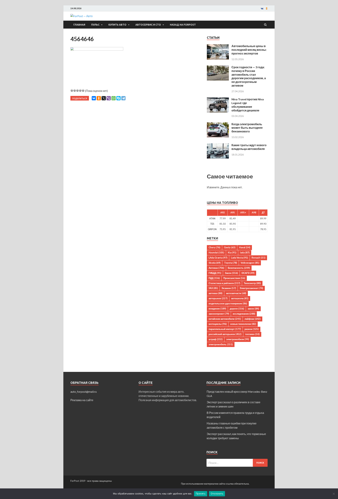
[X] (104, 98)
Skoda (214, 262)
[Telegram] (123, 98)
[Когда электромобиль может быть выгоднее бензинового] (218, 124)
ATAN (212, 218)
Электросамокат (251, 288)
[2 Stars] (74, 90)
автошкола (239, 298)
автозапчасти (236, 293)
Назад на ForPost (183, 24)
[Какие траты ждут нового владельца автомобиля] (218, 145)
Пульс (95, 24)
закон (253, 308)
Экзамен (228, 288)
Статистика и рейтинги (224, 283)
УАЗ (213, 288)
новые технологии (243, 323)
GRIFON (212, 229)
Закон (231, 273)
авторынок (218, 298)
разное (252, 329)
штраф (216, 339)
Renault (258, 257)
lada (244, 252)
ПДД (214, 278)
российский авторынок (225, 334)
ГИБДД (215, 273)
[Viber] (109, 98)
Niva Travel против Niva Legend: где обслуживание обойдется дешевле (247, 105)
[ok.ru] (266, 8)
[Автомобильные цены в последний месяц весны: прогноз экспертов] (218, 46)
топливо (252, 334)
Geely (229, 247)
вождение (217, 308)
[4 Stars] (80, 90)
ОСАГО (248, 273)
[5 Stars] (83, 90)
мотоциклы (218, 323)
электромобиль (221, 344)
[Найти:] (237, 463)
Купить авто (117, 24)
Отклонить (217, 493)
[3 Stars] (77, 90)
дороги (237, 308)
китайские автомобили (225, 318)
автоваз (215, 293)
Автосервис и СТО (148, 24)
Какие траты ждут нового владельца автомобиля (249, 146)
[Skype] (118, 98)
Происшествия (234, 278)
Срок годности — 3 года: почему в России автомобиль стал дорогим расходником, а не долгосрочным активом (248, 76)
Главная (79, 24)
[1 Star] (71, 90)
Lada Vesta (239, 257)
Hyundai (216, 252)
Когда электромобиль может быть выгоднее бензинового (247, 127)
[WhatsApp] (113, 98)
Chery (214, 247)
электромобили (237, 339)
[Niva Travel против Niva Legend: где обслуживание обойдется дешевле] (218, 99)
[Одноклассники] (99, 98)
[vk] (262, 8)
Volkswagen (250, 262)
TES (212, 223)
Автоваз (216, 267)
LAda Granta (218, 257)
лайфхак (253, 318)
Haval (244, 247)
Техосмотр (252, 283)
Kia (232, 252)
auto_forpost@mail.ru (83, 391)
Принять (200, 493)
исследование (244, 313)
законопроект (219, 313)
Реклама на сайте (81, 400)
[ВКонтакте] (94, 98)
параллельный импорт (225, 329)
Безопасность (239, 267)
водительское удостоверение (228, 303)
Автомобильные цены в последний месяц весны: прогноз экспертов (249, 49)
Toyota (230, 262)
